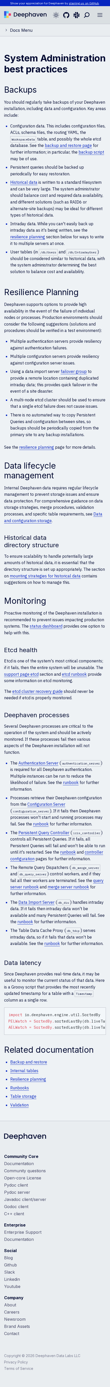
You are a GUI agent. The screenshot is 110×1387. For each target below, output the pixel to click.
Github (10, 1264)
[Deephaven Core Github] (66, 15)
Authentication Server (38, 763)
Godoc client (16, 1206)
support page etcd (21, 674)
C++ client (14, 1213)
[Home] (25, 15)
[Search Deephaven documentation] (87, 15)
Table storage (23, 1096)
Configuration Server (46, 804)
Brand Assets (17, 1326)
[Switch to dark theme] (56, 15)
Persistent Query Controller (43, 832)
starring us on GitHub (84, 3)
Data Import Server (36, 902)
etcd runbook (74, 674)
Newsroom (15, 1319)
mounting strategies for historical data (45, 575)
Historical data (23, 182)
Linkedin (12, 1279)
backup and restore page (68, 145)
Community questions (25, 1170)
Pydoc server (17, 1192)
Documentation (19, 1163)
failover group (74, 371)
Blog (8, 1257)
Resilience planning (28, 1079)
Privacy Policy (16, 1362)
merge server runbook (68, 886)
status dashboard (46, 626)
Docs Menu (21, 30)
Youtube (12, 1286)
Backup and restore (28, 1062)
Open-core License (22, 1177)
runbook (71, 782)
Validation (19, 1105)
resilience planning (27, 236)
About (10, 1304)
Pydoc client (16, 1185)
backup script (91, 152)
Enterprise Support (22, 1232)
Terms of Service (18, 1368)
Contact (11, 1333)
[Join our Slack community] (76, 15)
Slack (9, 1272)
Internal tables (24, 1070)
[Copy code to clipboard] (101, 1012)
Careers (11, 1312)
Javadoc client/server (25, 1199)
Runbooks (19, 1087)
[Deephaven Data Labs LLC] (25, 1137)
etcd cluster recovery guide (37, 691)
